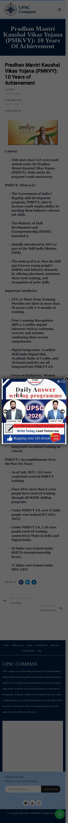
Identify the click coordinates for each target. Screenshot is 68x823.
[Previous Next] (34, 411)
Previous (5, 411)
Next (62, 411)
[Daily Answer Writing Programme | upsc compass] (34, 411)
